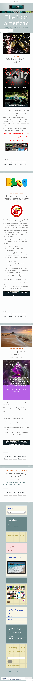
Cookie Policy (19, 679)
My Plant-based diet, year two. (14, 524)
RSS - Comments (12, 619)
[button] (14, 570)
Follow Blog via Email (16, 648)
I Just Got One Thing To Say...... (14, 632)
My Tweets (9, 539)
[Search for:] (16, 512)
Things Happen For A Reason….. (17, 353)
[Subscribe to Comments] (7, 619)
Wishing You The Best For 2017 (16, 60)
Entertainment (10, 470)
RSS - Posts (10, 616)
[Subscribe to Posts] (7, 616)
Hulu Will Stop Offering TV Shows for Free (16, 474)
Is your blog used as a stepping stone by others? (16, 197)
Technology (23, 470)
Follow (10, 661)
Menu (17, 1)
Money (17, 470)
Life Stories (19, 193)
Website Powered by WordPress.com (16, 671)
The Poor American (16, 20)
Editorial (16, 56)
